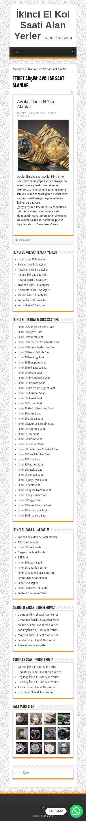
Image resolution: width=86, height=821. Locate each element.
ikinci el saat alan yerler (32, 645)
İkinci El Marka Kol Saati (32, 588)
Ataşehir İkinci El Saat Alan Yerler (38, 635)
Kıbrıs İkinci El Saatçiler (32, 305)
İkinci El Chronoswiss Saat (34, 377)
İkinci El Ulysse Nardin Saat (34, 490)
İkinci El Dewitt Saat (30, 469)
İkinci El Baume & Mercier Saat (36, 347)
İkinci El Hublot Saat (30, 439)
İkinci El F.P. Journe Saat (32, 515)
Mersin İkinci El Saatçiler (32, 295)
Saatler (52, 113)
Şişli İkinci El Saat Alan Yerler (35, 692)
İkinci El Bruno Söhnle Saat (34, 352)
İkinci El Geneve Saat (30, 474)
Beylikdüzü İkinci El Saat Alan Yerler (39, 672)
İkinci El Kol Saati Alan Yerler (42, 25)
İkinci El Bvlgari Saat (30, 332)
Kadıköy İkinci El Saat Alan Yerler (38, 630)
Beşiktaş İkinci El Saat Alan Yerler (38, 677)
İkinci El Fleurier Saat (30, 464)
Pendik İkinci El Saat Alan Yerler (37, 640)
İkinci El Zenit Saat (29, 485)
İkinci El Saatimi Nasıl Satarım (36, 572)
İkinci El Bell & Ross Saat (32, 367)
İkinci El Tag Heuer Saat (32, 495)
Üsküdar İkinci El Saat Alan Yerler (38, 614)
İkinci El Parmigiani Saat (32, 510)
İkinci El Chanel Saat (30, 398)
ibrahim (21, 113)
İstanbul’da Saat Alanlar (32, 577)
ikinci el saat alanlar (43, 816)
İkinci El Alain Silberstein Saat (36, 408)
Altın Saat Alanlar (28, 542)
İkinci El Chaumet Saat (31, 393)
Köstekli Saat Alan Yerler (33, 593)
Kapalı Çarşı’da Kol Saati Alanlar (37, 537)
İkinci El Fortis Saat (29, 459)
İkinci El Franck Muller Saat (34, 454)
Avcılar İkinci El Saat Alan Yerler (37, 687)
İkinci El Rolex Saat (29, 413)
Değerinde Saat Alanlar (32, 552)
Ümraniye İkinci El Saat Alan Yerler (39, 619)
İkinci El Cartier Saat (30, 403)
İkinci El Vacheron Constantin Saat (39, 342)
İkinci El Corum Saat (30, 372)
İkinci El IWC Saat (28, 434)
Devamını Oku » (47, 224)
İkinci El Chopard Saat (31, 383)
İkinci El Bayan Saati (30, 562)
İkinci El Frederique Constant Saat (38, 449)
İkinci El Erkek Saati (29, 547)
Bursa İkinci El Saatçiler (32, 264)
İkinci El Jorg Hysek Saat (32, 479)
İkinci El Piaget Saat (29, 500)
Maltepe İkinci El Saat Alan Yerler (38, 625)
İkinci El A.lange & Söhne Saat (36, 326)
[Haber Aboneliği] (72, 92)
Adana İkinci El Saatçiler (32, 279)
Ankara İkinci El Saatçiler (33, 274)
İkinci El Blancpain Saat (32, 362)
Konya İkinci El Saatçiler (32, 300)
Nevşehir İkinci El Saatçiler (34, 290)
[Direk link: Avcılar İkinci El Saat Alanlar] (43, 145)
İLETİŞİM (23, 773)
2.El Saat (23, 557)
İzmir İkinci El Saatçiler (31, 259)
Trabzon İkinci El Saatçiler (33, 285)
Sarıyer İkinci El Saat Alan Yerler (37, 666)
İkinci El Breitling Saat (31, 357)
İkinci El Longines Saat (31, 428)
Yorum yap (23, 115)
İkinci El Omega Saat (30, 418)
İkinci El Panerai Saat (30, 337)
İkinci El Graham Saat (31, 444)
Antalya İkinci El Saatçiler (33, 269)
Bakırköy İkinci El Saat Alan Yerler (38, 682)
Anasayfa (18, 69)
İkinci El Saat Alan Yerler (32, 567)
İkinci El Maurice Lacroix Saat (36, 423)
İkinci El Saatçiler (28, 583)
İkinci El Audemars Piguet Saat (36, 388)
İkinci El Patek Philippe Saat (34, 505)
